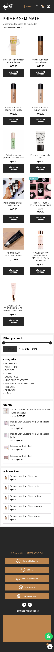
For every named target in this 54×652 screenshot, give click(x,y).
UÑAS (8, 393)
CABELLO (9, 373)
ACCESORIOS (11, 363)
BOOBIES (9, 370)
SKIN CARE (10, 390)
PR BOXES (10, 386)
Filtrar (10, 349)
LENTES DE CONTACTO (16, 380)
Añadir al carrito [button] (13, 73)
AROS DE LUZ (11, 367)
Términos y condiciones (27, 610)
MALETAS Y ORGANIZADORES (19, 383)
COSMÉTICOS (11, 376)
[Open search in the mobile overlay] (37, 6)
